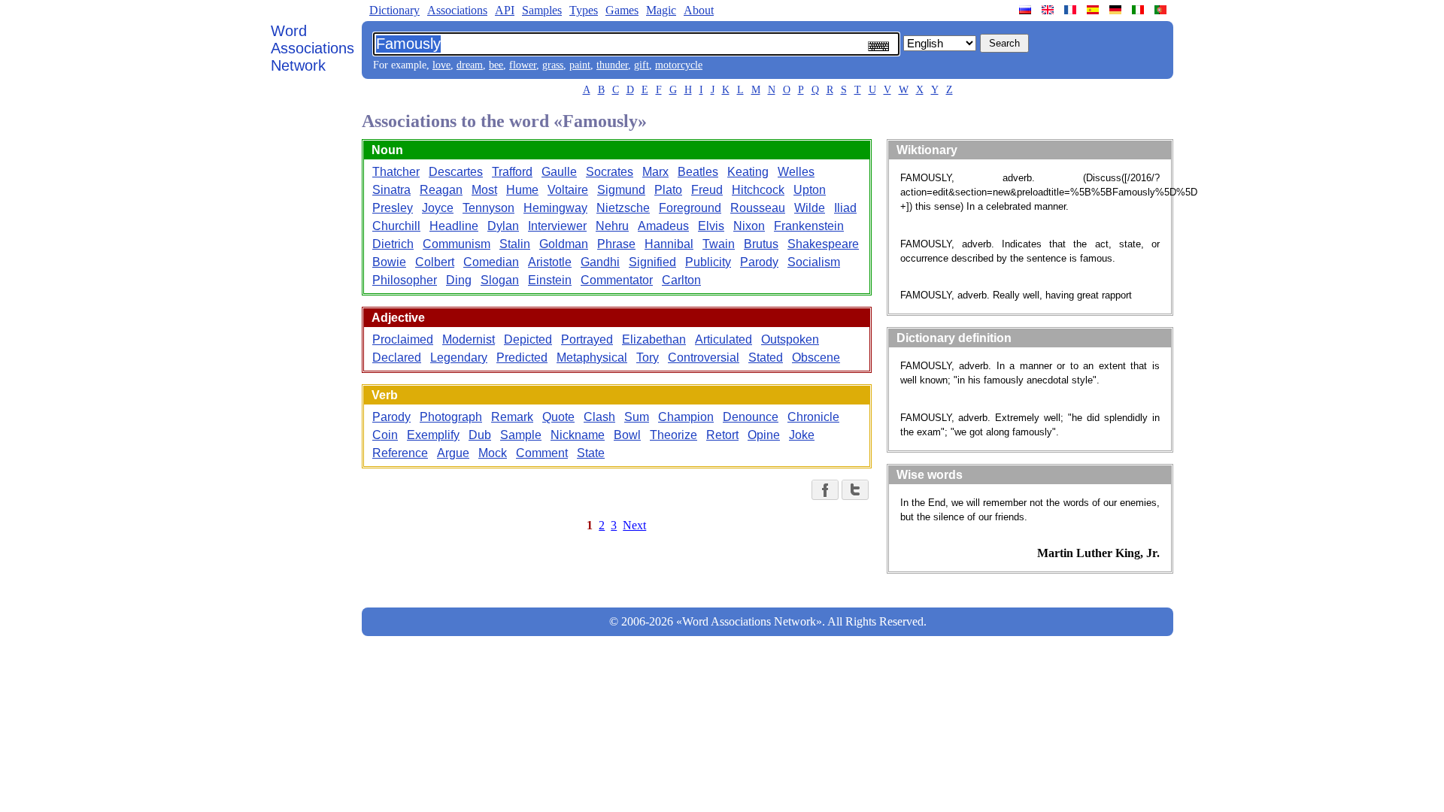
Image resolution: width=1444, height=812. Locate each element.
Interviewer (557, 226)
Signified (652, 262)
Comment (542, 453)
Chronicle (813, 417)
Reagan (441, 189)
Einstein (550, 280)
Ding (459, 280)
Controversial (703, 357)
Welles (796, 171)
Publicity (708, 262)
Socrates (609, 171)
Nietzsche (623, 207)
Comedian (491, 262)
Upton (809, 189)
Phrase (616, 244)
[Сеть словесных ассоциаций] (1026, 9)
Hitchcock (758, 189)
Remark (512, 417)
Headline (453, 226)
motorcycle (678, 65)
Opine (764, 435)
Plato (668, 189)
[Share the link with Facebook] (825, 490)
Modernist (468, 339)
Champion (686, 417)
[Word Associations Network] (1049, 9)
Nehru (612, 226)
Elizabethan (654, 339)
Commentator (617, 280)
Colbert (434, 262)
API (504, 10)
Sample (521, 435)
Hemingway (555, 207)
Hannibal (669, 244)
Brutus (761, 244)
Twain (718, 244)
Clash (599, 417)
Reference (400, 453)
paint (579, 65)
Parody (759, 262)
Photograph (451, 417)
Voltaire (568, 189)
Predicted (522, 357)
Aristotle (550, 262)
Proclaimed (402, 339)
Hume (522, 189)
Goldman (563, 244)
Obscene (816, 357)
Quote (558, 417)
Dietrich (393, 244)
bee (496, 65)
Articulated (723, 339)
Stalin (514, 244)
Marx (655, 171)
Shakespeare (823, 244)
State (591, 453)
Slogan (500, 280)
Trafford (512, 171)
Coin (385, 435)
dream (470, 65)
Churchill (396, 226)
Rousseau (757, 207)
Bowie (389, 262)
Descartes (456, 171)
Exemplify (433, 435)
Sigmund (621, 189)
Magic (661, 10)
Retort (722, 435)
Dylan (503, 226)
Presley (392, 207)
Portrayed (587, 339)
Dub (480, 435)
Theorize (673, 435)
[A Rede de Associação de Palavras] (1161, 9)
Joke (802, 435)
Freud (707, 189)
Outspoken (790, 339)
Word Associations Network (312, 48)
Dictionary (394, 10)
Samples (542, 10)
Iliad (845, 207)
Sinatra (391, 189)
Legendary (458, 357)
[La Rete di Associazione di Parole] (1139, 9)
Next (634, 525)
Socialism (813, 262)
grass (552, 65)
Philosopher (404, 280)
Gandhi (600, 262)
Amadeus (663, 226)
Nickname (578, 435)
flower (522, 65)
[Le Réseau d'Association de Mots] (1071, 9)
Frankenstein (809, 226)
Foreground (690, 207)
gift (641, 65)
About (699, 10)
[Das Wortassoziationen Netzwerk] (1116, 9)
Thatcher (396, 171)
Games (622, 10)
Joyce (438, 207)
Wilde (809, 207)
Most (484, 189)
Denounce (750, 417)
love (441, 65)
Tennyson (488, 207)
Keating (748, 171)
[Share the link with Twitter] (855, 490)
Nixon (749, 226)
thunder (612, 65)
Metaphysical (592, 357)
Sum (636, 417)
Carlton (681, 280)
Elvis (711, 226)
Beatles (698, 171)
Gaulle (559, 171)
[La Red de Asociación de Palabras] (1094, 9)
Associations (457, 10)
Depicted (528, 339)
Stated (765, 357)
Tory (647, 357)
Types (583, 10)
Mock (492, 453)
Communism (456, 244)
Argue (453, 453)
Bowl (627, 435)
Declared (396, 357)
